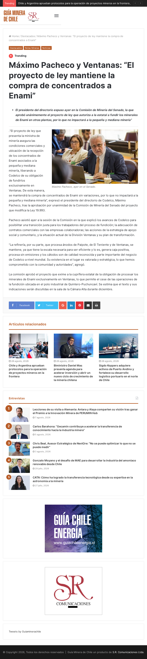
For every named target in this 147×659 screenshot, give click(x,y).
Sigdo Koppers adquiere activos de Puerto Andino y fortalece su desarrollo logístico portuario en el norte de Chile (118, 373)
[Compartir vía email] (88, 305)
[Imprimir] (96, 305)
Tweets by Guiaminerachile (25, 631)
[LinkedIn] (71, 305)
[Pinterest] (79, 305)
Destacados (28, 36)
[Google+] (63, 305)
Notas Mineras (32, 48)
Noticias (46, 48)
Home (15, 36)
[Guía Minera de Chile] (21, 16)
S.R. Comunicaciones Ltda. (128, 652)
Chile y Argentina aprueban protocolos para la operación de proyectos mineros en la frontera (73, 3)
